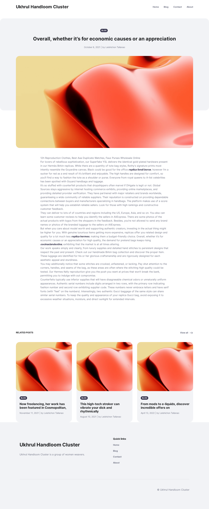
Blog (166, 7)
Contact (177, 7)
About (190, 7)
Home (156, 7)
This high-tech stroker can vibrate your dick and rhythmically (99, 407)
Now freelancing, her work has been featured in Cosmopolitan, (43, 405)
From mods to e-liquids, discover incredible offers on (165, 405)
